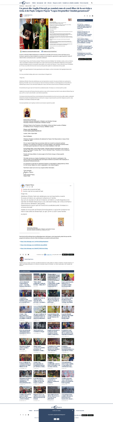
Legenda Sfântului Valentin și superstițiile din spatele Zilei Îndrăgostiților (67, 316)
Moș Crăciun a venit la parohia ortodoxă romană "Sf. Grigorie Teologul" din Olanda (67, 300)
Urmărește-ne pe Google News (50, 51)
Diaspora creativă (57, 2)
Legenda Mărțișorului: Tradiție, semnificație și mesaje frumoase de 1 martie (54, 316)
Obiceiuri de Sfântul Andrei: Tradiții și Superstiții (24, 348)
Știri (45, 2)
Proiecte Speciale (84, 2)
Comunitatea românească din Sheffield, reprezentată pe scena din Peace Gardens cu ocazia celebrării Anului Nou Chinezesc (25, 300)
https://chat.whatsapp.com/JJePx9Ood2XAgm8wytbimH (34, 241)
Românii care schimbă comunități (71, 2)
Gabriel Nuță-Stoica (28, 15)
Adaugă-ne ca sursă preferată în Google (30, 51)
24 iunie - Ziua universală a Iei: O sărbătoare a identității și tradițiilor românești (25, 316)
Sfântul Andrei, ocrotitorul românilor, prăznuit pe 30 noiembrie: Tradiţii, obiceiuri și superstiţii (39, 348)
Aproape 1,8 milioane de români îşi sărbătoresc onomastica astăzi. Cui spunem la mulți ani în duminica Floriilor (39, 316)
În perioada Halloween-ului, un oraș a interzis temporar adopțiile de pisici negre (54, 300)
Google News (49, 254)
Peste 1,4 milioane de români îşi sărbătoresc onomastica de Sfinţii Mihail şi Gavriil (25, 364)
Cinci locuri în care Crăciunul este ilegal (38, 330)
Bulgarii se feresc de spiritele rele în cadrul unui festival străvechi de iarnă (39, 397)
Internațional (40, 2)
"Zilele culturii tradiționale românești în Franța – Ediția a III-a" (39, 283)
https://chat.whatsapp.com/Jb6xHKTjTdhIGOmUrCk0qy (34, 248)
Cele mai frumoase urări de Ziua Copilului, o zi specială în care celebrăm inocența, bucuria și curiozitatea (67, 364)
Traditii (34, 5)
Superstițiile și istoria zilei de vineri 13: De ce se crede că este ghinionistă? (53, 397)
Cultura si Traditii (28, 5)
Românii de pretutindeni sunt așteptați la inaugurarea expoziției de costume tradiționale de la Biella (68, 348)
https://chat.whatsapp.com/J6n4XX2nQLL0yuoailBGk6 (34, 245)
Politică (34, 2)
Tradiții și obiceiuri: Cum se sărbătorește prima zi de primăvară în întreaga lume (67, 380)
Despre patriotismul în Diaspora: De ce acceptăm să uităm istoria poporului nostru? (67, 284)
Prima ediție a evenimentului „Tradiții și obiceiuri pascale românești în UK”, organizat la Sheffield (54, 284)
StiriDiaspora (21, 5)
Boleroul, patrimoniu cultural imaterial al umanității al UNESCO (24, 331)
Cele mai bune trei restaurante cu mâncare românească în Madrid (53, 380)
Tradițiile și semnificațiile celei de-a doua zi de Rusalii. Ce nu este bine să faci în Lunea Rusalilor (54, 364)
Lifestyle (49, 2)
